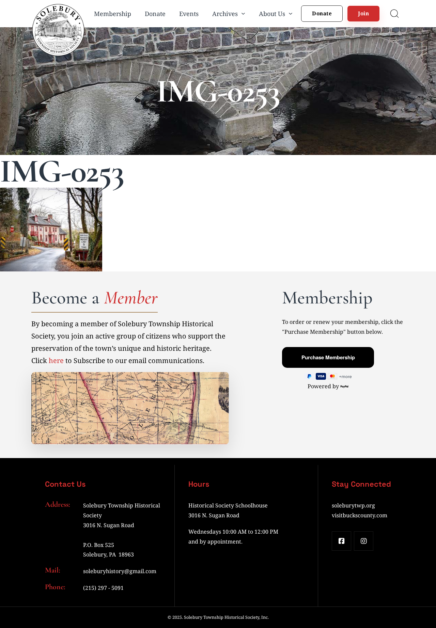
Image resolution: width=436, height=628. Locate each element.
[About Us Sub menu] (291, 13)
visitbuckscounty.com (359, 515)
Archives (225, 14)
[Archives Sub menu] (243, 13)
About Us (272, 14)
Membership (112, 14)
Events (189, 14)
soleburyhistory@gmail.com (119, 571)
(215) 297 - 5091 (103, 588)
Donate (155, 14)
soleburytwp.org (353, 505)
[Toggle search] (394, 13)
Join (363, 13)
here (56, 360)
